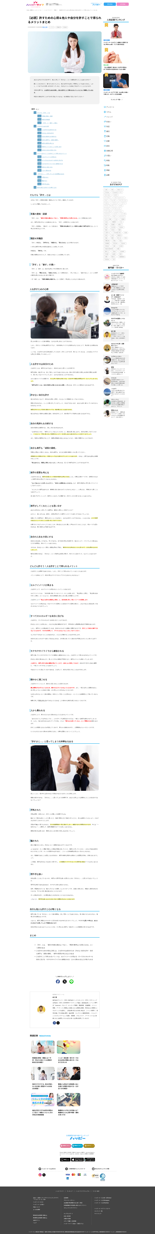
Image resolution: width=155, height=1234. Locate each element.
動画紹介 (114, 221)
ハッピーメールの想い (38, 1204)
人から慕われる (44, 170)
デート (124, 203)
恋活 (108, 146)
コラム (108, 112)
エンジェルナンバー (119, 197)
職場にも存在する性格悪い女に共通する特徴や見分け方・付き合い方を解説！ (68, 1086)
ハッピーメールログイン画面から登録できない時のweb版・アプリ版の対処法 (116, 43)
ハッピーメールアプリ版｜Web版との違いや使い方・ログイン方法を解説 (116, 93)
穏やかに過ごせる (45, 167)
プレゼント (107, 213)
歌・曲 (119, 238)
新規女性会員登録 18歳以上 (40, 1215)
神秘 (108, 170)
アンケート (110, 107)
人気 (116, 219)
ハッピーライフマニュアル (82, 1191)
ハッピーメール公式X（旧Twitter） (103, 1197)
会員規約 (66, 1197)
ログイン (89, 1145)
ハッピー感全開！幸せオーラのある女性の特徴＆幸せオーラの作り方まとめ (68, 1060)
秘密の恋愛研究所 (109, 248)
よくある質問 (36, 1209)
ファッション (119, 211)
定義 (108, 136)
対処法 (113, 229)
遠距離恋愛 (122, 256)
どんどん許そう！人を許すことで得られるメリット (51, 153)
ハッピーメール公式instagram (101, 1200)
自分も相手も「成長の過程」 (48, 140)
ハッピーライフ (48, 10)
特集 (108, 165)
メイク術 (123, 213)
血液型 (114, 254)
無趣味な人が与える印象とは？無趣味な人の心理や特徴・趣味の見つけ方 (68, 1113)
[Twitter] (65, 982)
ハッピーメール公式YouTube (101, 1202)
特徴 (55, 10)
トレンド (109, 117)
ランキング (122, 216)
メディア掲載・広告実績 (70, 1221)
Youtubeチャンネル (117, 192)
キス (106, 200)
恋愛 (108, 141)
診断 (106, 65)
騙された (42, 180)
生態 (121, 240)
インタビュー (108, 197)
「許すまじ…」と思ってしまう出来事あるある (49, 174)
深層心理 (58, 27)
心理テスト (107, 232)
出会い (107, 40)
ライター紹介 (96, 1191)
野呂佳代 (107, 259)
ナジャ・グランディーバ (110, 205)
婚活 (108, 131)
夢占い (120, 224)
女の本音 (113, 227)
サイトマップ (97, 1213)
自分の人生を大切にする (47, 150)
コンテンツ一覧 (98, 1211)
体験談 (123, 219)
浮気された (43, 177)
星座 (106, 238)
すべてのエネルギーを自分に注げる (50, 160)
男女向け (65, 27)
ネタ (121, 205)
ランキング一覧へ (116, 99)
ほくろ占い (107, 195)
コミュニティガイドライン (70, 1208)
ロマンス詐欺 (108, 219)
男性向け (107, 246)
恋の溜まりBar (117, 232)
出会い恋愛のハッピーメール (34, 10)
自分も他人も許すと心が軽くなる (45, 187)
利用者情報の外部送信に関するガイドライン (75, 1205)
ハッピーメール (117, 208)
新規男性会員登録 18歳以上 (40, 1217)
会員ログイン (36, 1220)
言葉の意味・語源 (45, 116)
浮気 (126, 238)
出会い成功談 (67, 1216)
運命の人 (113, 256)
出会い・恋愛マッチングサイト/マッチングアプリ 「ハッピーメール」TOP (45, 1198)
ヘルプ (34, 1222)
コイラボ (113, 200)
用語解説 (107, 243)
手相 (113, 235)
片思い (108, 155)
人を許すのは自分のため (47, 129)
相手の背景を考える (46, 143)
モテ (114, 216)
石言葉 (121, 246)
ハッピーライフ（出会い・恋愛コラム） (74, 1223)
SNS (113, 189)
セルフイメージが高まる (47, 157)
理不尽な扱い (44, 184)
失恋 (108, 126)
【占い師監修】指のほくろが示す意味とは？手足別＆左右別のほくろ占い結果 (115, 68)
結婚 (118, 248)
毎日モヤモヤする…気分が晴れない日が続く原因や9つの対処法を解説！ (42, 1086)
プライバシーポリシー (69, 1200)
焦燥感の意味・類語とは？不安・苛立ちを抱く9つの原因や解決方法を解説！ (42, 1060)
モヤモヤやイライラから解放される (50, 163)
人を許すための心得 (42, 126)
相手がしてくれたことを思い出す (50, 146)
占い (122, 221)
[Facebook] (58, 982)
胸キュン (107, 251)
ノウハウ (52, 27)
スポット (107, 203)
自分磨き (122, 251)
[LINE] (71, 982)
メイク (115, 213)
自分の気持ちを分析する (47, 136)
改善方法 (120, 235)
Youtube (107, 192)
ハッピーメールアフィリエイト (102, 1208)
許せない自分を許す (46, 133)
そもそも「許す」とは (42, 112)
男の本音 (115, 243)
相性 (114, 246)
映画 (113, 238)
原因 (106, 224)
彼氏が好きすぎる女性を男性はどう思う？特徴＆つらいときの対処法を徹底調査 (42, 1113)
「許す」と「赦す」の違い (48, 123)
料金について (36, 1207)
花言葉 (106, 254)
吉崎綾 (113, 224)
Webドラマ (120, 189)
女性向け (122, 227)
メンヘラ (107, 216)
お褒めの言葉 (67, 1218)
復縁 (120, 229)
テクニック (116, 203)
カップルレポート (68, 1213)
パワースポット (108, 211)
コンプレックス (123, 200)
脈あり (115, 251)
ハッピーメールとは (38, 1202)
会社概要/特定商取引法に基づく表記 (73, 1202)
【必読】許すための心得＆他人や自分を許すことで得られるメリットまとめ (78, 10)
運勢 (106, 256)
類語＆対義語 (44, 119)
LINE (106, 189)
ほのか (115, 195)
